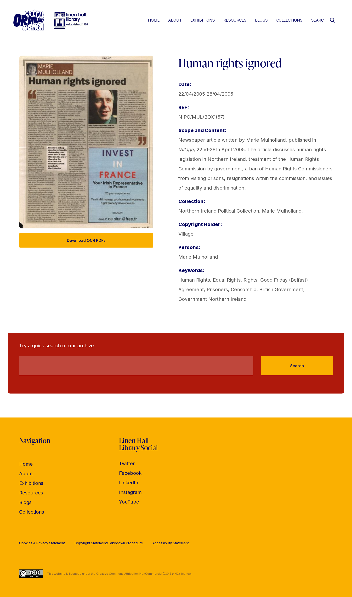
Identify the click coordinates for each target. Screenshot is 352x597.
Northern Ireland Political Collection (218, 211)
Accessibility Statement (171, 543)
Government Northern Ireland (212, 299)
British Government (281, 289)
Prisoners (217, 289)
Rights (250, 280)
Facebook (130, 473)
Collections (289, 20)
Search (297, 365)
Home (153, 20)
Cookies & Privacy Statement (42, 543)
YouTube (129, 502)
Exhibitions (202, 20)
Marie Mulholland (281, 211)
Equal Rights (227, 280)
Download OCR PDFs (86, 240)
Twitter (127, 463)
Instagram (130, 492)
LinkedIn (128, 483)
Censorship (243, 289)
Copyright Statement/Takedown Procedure (108, 543)
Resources (234, 20)
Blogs (261, 20)
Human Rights (194, 280)
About (175, 20)
